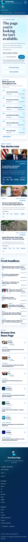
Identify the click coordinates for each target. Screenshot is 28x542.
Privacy (3, 520)
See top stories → (7, 136)
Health (8, 418)
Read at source (23, 269)
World (10, 342)
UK (9, 358)
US (9, 373)
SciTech (8, 432)
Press (2, 512)
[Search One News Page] (25, 2)
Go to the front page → (14, 67)
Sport (8, 403)
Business (9, 389)
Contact (3, 515)
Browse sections (14, 72)
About (2, 510)
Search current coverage (10, 53)
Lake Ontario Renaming (7, 12)
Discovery (3, 484)
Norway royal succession (20, 12)
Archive (3, 476)
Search (21, 57)
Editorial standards (6, 518)
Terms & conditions (6, 523)
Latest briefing (4, 469)
